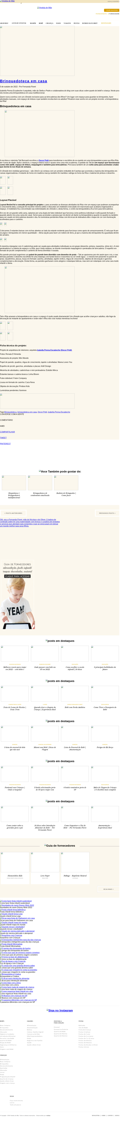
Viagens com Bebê (6, 1049)
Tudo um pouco (15, 1105)
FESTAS (77, 23)
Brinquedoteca (10, 412)
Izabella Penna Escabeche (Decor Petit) (54, 350)
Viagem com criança (7, 1083)
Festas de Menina (85, 1040)
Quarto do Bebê (6, 1040)
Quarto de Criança (6, 1079)
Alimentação (4, 1059)
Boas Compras (5, 1025)
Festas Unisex (84, 1047)
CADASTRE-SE (116, 1)
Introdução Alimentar (8, 1036)
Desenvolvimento (6, 1030)
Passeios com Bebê (44, 664)
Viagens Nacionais (15, 664)
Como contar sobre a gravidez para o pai (15, 826)
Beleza (29, 1030)
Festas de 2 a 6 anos (86, 1036)
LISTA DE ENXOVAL (19, 23)
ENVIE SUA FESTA (112, 10)
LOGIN (109, 1)
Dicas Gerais (105, 704)
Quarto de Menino (60, 1036)
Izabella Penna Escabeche (59, 412)
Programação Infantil (7, 1077)
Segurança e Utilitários (8, 1045)
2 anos (45, 704)
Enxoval (14, 744)
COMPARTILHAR (7, 432)
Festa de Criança (85, 1030)
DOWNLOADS (106, 23)
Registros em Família (34, 1040)
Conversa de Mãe (33, 1034)
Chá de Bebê (83, 1028)
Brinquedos (4, 1028)
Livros (2, 1072)
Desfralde (3, 1068)
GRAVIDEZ (4, 23)
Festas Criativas (84, 1032)
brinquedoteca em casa (27, 412)
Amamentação (32, 1028)
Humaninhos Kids (15, 876)
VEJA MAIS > (108, 889)
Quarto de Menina (60, 1034)
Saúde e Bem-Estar (7, 1081)
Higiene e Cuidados (7, 1034)
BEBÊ (41, 23)
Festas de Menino (85, 1042)
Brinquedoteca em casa (23, 81)
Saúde (29, 1042)
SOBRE (103, 1115)
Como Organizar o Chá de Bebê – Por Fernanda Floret (74, 826)
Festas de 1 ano (84, 1034)
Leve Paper (45, 876)
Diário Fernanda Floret (74, 704)
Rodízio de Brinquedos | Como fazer (66, 494)
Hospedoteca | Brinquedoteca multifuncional (14, 495)
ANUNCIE (117, 1115)
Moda (2, 1074)
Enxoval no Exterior (44, 744)
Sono (2, 1047)
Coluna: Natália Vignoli (35, 1032)
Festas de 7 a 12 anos (86, 1038)
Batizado (82, 1025)
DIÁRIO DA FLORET (90, 23)
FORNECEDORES (114, 14)
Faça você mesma (16, 1100)
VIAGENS (67, 23)
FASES (58, 23)
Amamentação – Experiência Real (105, 826)
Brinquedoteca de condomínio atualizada (40, 494)
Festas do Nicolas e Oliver (88, 1045)
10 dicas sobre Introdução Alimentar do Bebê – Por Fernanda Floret (44, 827)
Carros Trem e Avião (15, 704)
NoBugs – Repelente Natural (75, 876)
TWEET (3, 438)
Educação (75, 664)
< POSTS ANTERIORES (13, 513)
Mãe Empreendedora (34, 1036)
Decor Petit (44, 160)
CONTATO (110, 1115)
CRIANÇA (49, 23)
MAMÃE (33, 23)
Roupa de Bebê (5, 1042)
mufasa (48, 1115)
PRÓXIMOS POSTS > (107, 513)
